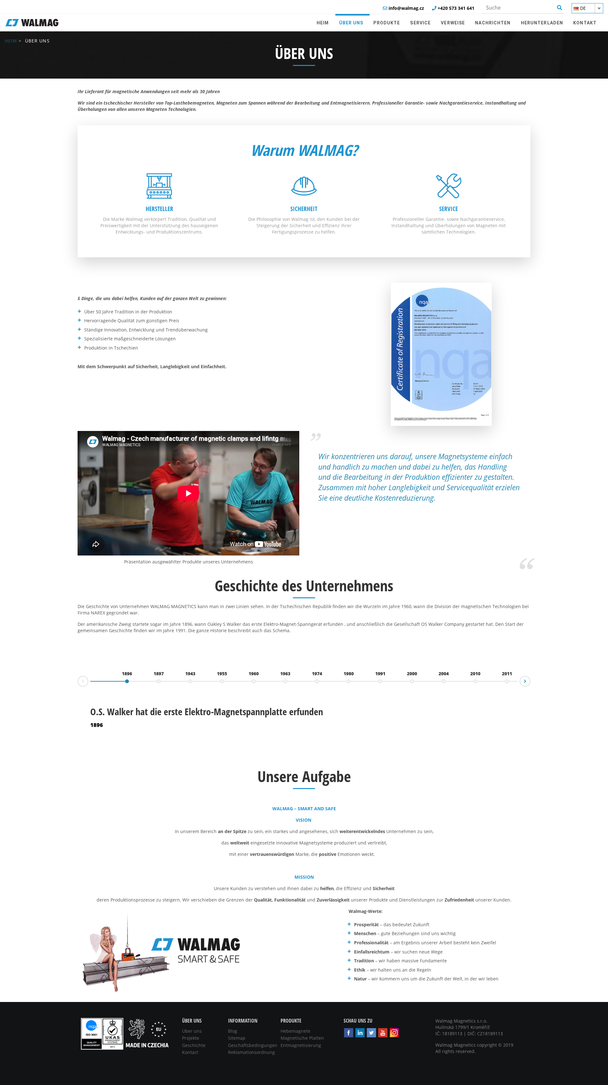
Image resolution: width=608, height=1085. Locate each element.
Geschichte (194, 1045)
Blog (232, 1031)
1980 (349, 674)
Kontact (190, 1052)
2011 (507, 674)
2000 (412, 674)
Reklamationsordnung (251, 1052)
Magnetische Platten (302, 1038)
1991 (380, 674)
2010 (475, 674)
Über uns (192, 1031)
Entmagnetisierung (301, 1045)
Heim (11, 41)
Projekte (190, 1038)
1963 (285, 674)
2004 (444, 674)
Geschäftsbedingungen (252, 1045)
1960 (254, 674)
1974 (317, 674)
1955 (222, 674)
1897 (159, 674)
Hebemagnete (295, 1031)
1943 (190, 674)
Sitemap (236, 1038)
